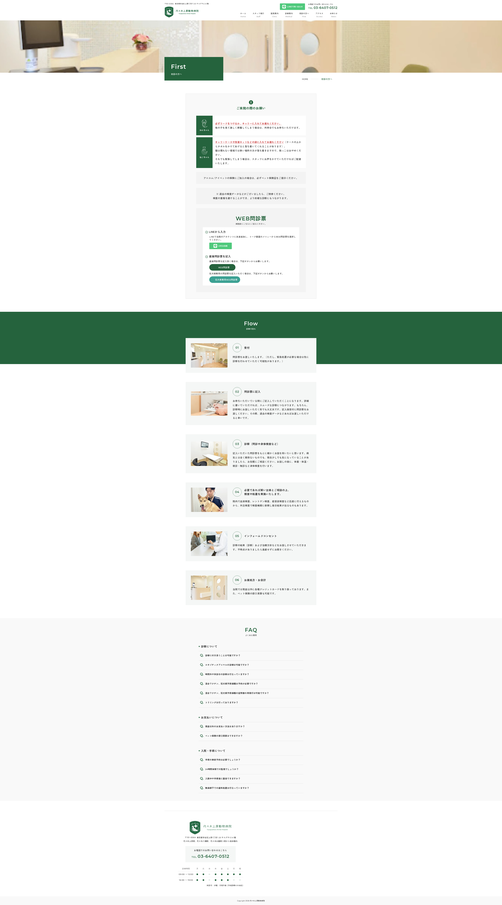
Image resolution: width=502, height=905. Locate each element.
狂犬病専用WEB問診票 (226, 279)
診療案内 (289, 13)
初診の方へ (304, 13)
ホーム (243, 13)
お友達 (223, 246)
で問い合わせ (295, 6)
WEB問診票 (224, 267)
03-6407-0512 (326, 8)
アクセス (319, 13)
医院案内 (274, 13)
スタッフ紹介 (258, 13)
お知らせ (334, 13)
